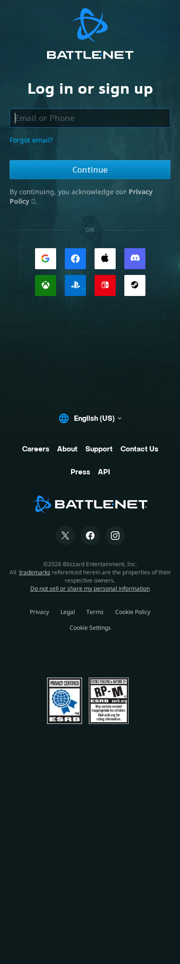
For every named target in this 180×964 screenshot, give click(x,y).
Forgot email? (31, 139)
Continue (90, 169)
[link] (45, 258)
